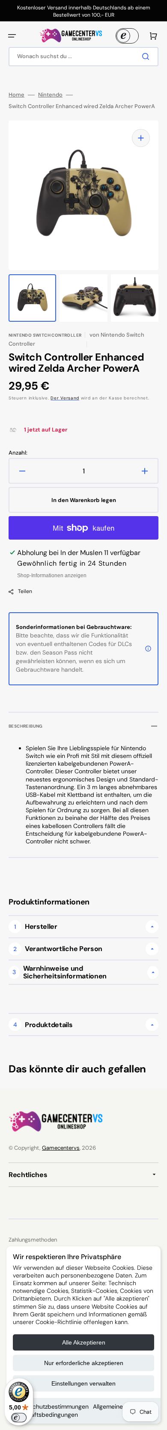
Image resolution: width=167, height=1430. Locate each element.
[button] (12, 35)
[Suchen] (147, 56)
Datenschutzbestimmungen (51, 1406)
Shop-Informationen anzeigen (51, 575)
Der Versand (65, 398)
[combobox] (83, 56)
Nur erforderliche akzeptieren (83, 1363)
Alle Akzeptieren (83, 1342)
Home (16, 94)
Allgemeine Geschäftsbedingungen (68, 1410)
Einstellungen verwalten (83, 1383)
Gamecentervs (61, 1147)
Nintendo (50, 94)
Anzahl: (18, 452)
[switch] (19, 1417)
